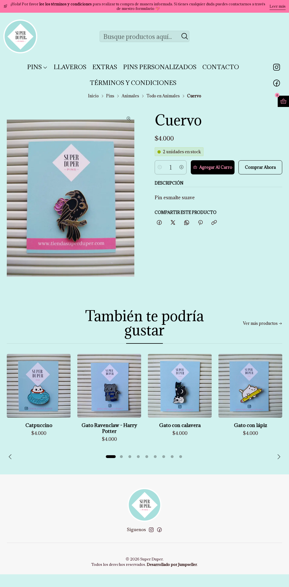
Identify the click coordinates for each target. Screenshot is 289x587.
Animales (130, 96)
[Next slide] (278, 456)
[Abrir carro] (283, 101)
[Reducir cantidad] (160, 167)
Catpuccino (38, 425)
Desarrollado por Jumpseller (172, 564)
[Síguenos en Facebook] (276, 83)
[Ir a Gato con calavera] (180, 386)
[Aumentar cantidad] (181, 167)
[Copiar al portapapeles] (214, 223)
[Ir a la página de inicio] (20, 36)
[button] (110, 456)
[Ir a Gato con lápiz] (250, 386)
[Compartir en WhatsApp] (186, 223)
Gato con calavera (180, 425)
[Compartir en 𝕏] (173, 223)
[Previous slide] (11, 456)
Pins (110, 96)
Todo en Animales (163, 96)
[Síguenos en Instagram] (276, 67)
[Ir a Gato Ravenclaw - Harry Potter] (109, 386)
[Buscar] (184, 36)
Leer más (278, 6)
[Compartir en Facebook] (159, 223)
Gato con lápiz (250, 425)
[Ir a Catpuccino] (39, 386)
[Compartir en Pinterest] (200, 223)
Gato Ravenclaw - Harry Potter (109, 428)
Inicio (93, 96)
